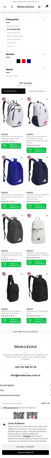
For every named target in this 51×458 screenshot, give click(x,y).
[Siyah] (18, 61)
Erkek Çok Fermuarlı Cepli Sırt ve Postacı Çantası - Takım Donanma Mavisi (38, 197)
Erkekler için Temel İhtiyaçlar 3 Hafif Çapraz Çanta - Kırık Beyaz (38, 254)
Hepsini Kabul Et (25, 452)
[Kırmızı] (24, 61)
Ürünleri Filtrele (10, 91)
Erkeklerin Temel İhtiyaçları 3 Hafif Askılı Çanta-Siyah (11, 312)
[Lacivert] (29, 61)
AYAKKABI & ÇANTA (14, 12)
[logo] (25, 6)
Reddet (27, 436)
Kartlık (10, 46)
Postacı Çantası (14, 39)
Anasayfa (3, 12)
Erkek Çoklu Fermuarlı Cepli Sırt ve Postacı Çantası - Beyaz (12, 138)
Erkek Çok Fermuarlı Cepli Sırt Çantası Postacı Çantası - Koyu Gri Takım (11, 255)
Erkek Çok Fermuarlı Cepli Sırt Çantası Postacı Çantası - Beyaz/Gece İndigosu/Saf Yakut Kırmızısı (37, 140)
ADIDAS (4, 134)
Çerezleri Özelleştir (25, 447)
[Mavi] (8, 61)
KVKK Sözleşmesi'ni (10, 408)
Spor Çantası (13, 33)
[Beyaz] (13, 61)
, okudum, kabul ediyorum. (19, 408)
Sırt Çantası (13, 29)
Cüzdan (11, 43)
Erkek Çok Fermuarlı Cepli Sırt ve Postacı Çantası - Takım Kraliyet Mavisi (12, 197)
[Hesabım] (39, 6)
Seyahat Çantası (15, 36)
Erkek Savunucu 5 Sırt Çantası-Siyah (37, 312)
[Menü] (4, 6)
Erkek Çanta (27, 12)
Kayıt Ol (45, 403)
